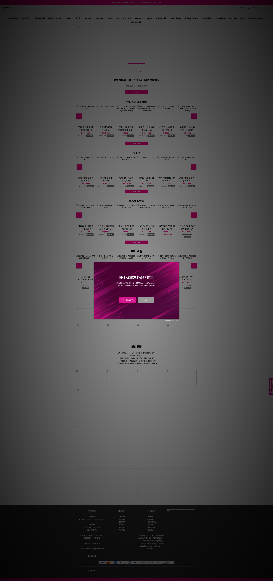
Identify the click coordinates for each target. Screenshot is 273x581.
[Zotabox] (177, 317)
